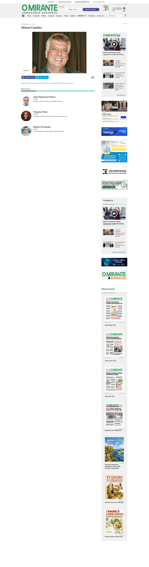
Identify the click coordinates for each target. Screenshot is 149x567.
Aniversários (24, 24)
